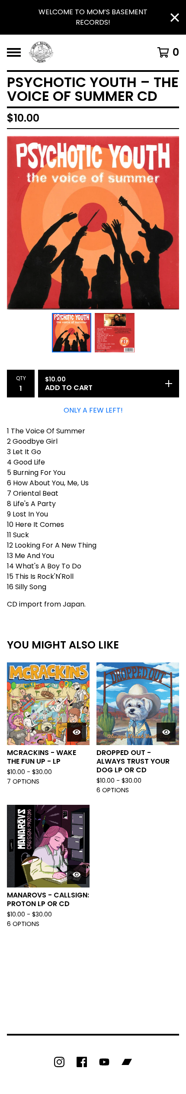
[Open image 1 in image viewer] (93, 223)
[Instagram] (59, 1062)
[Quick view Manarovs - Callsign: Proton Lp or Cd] (76, 874)
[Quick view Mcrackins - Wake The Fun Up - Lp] (76, 732)
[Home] (41, 52)
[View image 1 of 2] (72, 333)
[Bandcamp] (127, 1062)
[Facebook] (82, 1062)
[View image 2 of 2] (115, 333)
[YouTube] (104, 1062)
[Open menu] (14, 52)
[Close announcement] (174, 17)
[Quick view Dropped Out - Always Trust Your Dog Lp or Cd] (166, 732)
